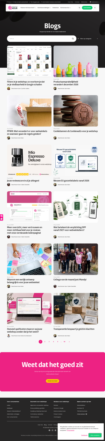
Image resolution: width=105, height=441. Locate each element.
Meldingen (10, 408)
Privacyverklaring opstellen (37, 408)
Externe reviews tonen (60, 411)
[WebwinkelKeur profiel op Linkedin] (55, 430)
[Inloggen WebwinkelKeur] (95, 8)
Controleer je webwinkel (36, 414)
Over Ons (70, 2)
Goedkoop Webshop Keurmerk (38, 411)
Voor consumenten (12, 417)
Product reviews (58, 414)
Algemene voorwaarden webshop (39, 405)
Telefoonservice (34, 417)
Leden (8, 405)
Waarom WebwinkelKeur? (14, 411)
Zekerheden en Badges (13, 414)
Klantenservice (64, 8)
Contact (77, 2)
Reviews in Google (58, 408)
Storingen (56, 425)
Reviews (56, 405)
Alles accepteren (95, 435)
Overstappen (57, 417)
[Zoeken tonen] (79, 8)
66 (64, 342)
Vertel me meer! (52, 381)
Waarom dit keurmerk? (28, 8)
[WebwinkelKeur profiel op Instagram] (52, 430)
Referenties (84, 2)
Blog (45, 425)
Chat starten (81, 414)
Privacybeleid (70, 430)
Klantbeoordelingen (44, 8)
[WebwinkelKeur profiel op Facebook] (49, 430)
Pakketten (55, 8)
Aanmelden (87, 8)
